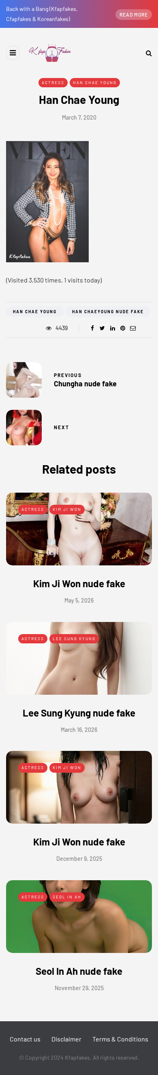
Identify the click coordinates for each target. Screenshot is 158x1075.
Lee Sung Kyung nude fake (79, 713)
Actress (53, 82)
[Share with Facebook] (92, 328)
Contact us (25, 1039)
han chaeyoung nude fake (108, 311)
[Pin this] (122, 328)
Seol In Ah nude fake (79, 971)
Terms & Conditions (120, 1039)
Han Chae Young (95, 82)
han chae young (35, 311)
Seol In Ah (67, 896)
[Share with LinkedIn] (112, 328)
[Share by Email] (133, 328)
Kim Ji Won (67, 509)
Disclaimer (66, 1039)
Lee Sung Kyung (74, 638)
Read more (134, 14)
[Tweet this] (102, 328)
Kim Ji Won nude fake (79, 583)
